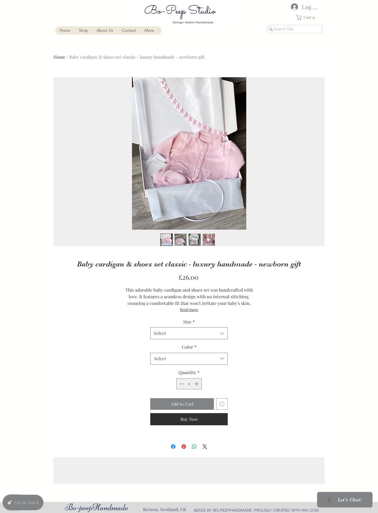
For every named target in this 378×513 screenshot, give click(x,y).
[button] (306, 17)
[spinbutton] (189, 384)
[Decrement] (181, 384)
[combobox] (189, 333)
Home (59, 57)
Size (189, 322)
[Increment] (197, 384)
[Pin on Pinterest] (183, 446)
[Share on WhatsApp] (194, 446)
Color (189, 347)
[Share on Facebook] (173, 446)
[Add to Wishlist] (222, 404)
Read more (189, 309)
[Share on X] (204, 446)
